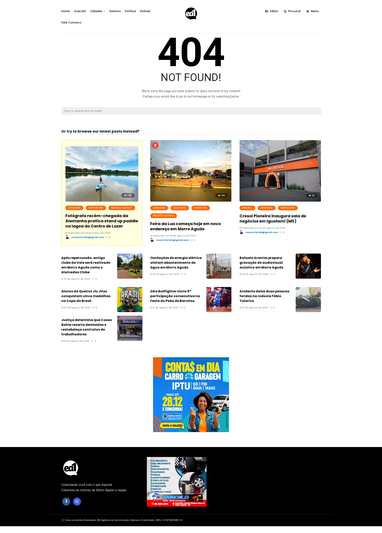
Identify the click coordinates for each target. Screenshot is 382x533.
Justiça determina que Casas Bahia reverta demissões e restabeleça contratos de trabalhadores (86, 327)
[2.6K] (101, 200)
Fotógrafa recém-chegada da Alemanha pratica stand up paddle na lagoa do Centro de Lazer (101, 221)
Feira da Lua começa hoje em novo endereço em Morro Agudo (185, 226)
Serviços (288, 208)
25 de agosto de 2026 (76, 278)
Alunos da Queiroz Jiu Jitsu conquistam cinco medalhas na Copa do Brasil (85, 296)
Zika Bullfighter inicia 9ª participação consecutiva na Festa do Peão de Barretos (175, 296)
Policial (145, 11)
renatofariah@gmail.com (87, 237)
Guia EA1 (80, 11)
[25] (280, 200)
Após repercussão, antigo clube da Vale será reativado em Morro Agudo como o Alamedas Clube (85, 265)
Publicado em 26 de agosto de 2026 (263, 227)
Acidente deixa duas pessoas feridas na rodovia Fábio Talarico (264, 296)
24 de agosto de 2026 (76, 307)
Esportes (96, 208)
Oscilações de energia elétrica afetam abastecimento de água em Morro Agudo (176, 263)
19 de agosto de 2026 (76, 341)
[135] (190, 200)
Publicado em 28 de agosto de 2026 (174, 235)
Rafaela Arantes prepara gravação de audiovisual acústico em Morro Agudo (262, 263)
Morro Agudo (121, 208)
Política (130, 11)
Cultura (179, 208)
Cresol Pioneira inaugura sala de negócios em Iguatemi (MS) (273, 218)
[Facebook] (66, 502)
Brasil (247, 208)
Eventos (115, 11)
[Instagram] (77, 502)
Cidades (96, 11)
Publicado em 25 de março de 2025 (88, 232)
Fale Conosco (71, 22)
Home (65, 11)
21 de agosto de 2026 (165, 307)
